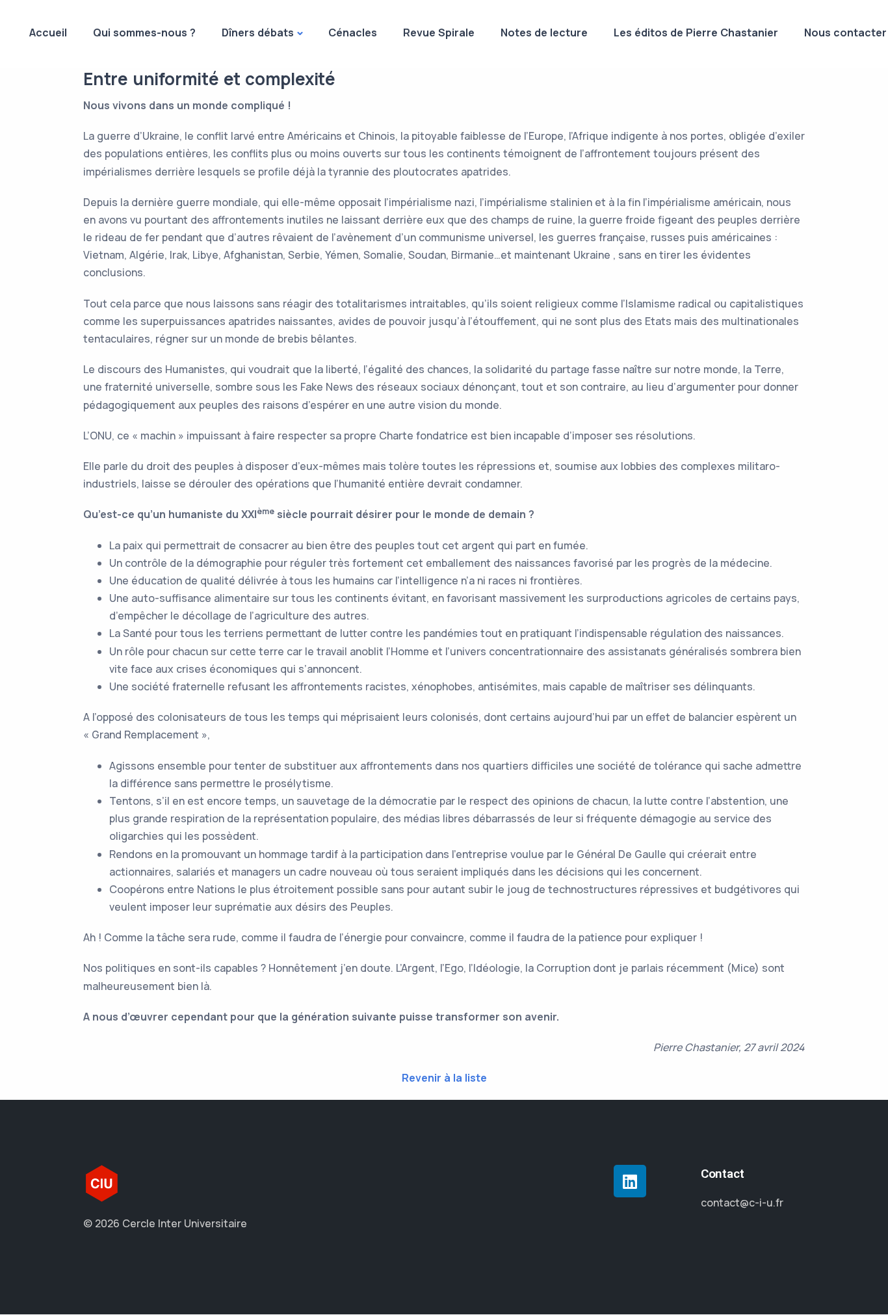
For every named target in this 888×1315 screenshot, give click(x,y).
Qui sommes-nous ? (144, 32)
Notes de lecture (544, 32)
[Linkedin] (630, 1181)
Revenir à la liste (444, 1078)
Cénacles (352, 32)
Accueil (48, 32)
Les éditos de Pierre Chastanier (696, 32)
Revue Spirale (439, 32)
